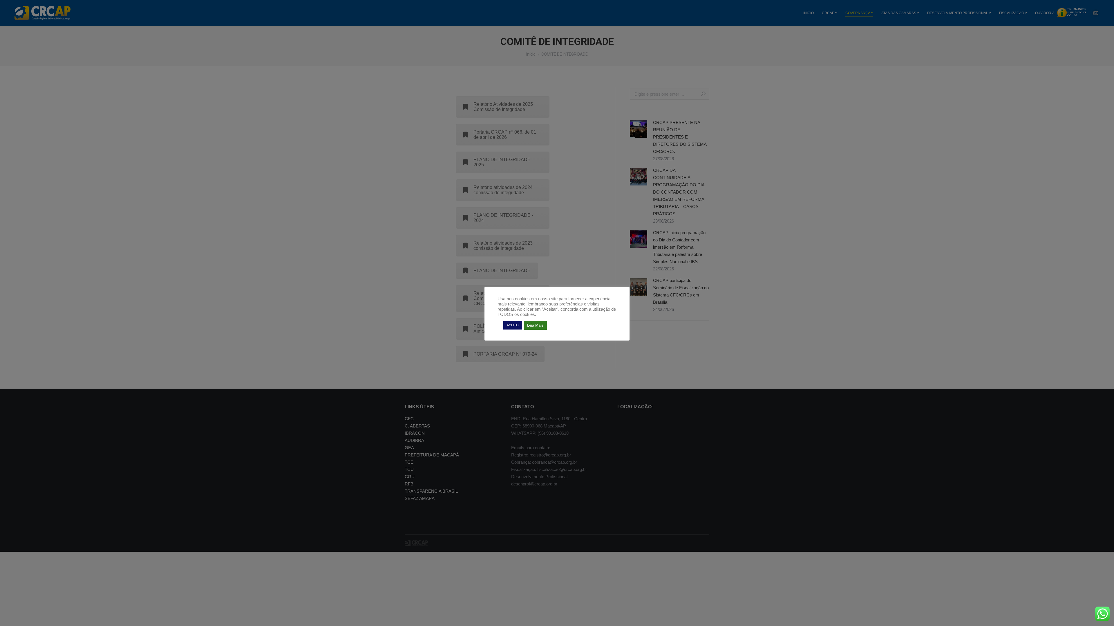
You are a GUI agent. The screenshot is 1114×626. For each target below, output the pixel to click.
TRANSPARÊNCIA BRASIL (431, 491)
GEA (409, 447)
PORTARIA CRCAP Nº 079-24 (505, 354)
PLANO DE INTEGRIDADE (502, 270)
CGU (410, 476)
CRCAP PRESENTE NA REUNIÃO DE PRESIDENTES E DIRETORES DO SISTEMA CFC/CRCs (679, 137)
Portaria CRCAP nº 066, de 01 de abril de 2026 (504, 135)
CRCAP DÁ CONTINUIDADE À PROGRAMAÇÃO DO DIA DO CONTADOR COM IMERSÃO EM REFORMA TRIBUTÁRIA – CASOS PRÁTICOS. (678, 192)
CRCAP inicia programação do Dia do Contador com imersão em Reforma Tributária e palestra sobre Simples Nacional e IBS (679, 247)
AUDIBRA (414, 440)
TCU (409, 469)
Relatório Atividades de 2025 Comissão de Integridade (503, 107)
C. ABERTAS (417, 425)
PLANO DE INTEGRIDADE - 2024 (503, 218)
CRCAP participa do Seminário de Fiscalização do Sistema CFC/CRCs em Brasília (681, 291)
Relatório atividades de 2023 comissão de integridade (503, 246)
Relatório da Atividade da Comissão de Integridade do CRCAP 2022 (502, 298)
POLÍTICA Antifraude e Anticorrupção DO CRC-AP (501, 329)
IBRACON (415, 433)
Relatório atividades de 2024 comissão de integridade (503, 190)
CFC (409, 418)
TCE (409, 462)
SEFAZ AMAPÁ (420, 498)
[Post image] (638, 129)
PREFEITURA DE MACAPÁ (432, 454)
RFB (409, 483)
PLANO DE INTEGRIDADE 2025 (502, 162)
